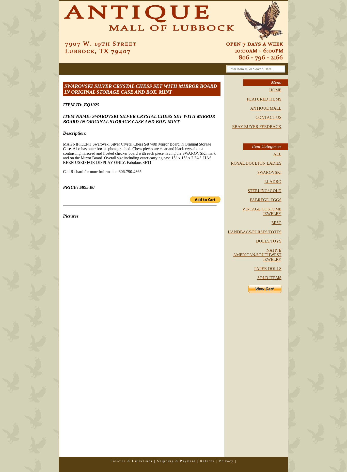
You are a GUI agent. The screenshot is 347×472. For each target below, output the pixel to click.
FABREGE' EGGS (265, 200)
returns (207, 461)
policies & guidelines (132, 461)
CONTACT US (268, 117)
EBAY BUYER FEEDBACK (256, 126)
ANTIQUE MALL (265, 108)
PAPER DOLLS (267, 268)
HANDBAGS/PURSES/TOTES (254, 232)
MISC (276, 223)
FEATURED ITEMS (264, 99)
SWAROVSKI (269, 172)
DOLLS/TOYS (268, 241)
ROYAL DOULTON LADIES (256, 163)
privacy (226, 461)
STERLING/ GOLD (264, 191)
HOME (275, 90)
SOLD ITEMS (269, 278)
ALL (277, 154)
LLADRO (272, 181)
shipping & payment (176, 461)
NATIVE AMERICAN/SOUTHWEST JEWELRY (257, 255)
